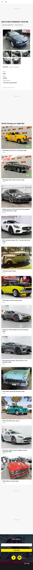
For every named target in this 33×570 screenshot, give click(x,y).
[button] (7, 54)
